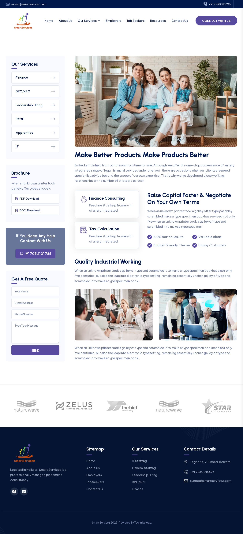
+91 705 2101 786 (37, 253)
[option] (26, 406)
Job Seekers (135, 21)
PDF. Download (29, 198)
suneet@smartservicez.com (28, 4)
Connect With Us (216, 20)
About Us (65, 21)
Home (48, 21)
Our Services (87, 21)
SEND (35, 350)
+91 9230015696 (220, 4)
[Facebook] (14, 491)
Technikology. (143, 522)
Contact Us (179, 21)
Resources (158, 21)
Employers (113, 21)
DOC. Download (30, 210)
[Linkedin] (24, 491)
